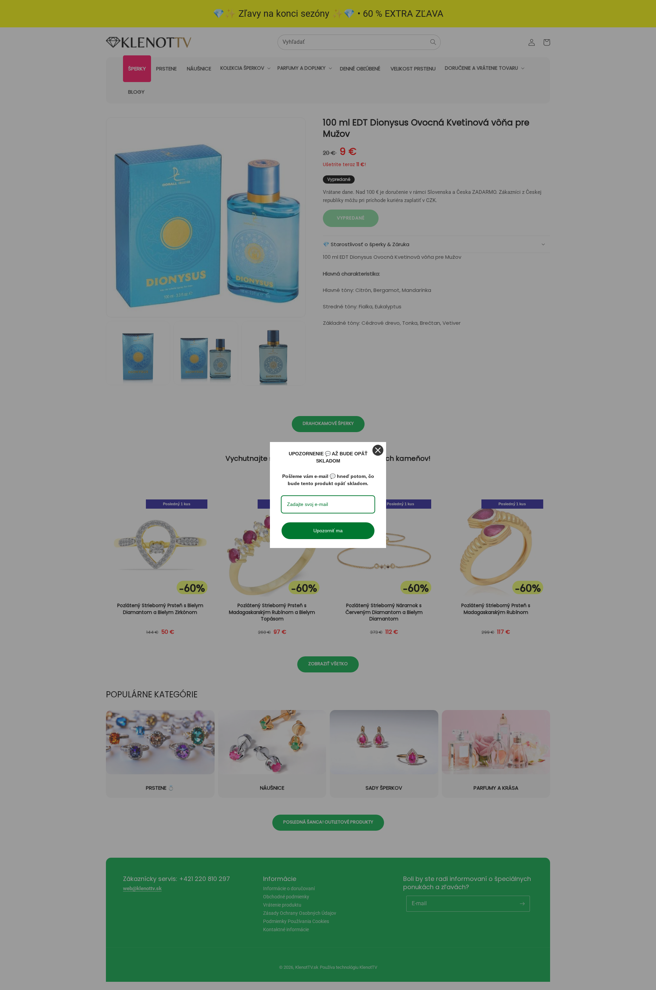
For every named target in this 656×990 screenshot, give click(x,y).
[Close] (378, 450)
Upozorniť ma (328, 530)
